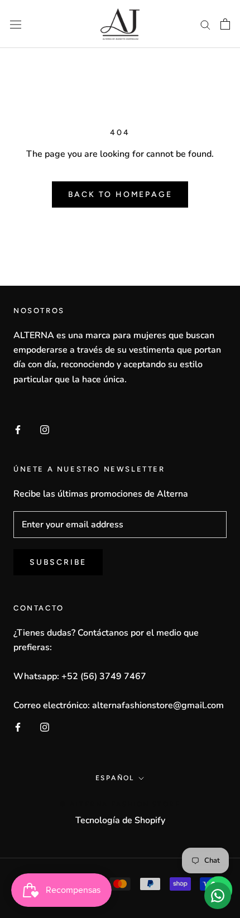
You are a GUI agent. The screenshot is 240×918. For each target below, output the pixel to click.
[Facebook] (17, 429)
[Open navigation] (15, 24)
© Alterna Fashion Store (120, 804)
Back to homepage (120, 194)
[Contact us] (217, 895)
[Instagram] (44, 429)
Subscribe (58, 562)
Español (115, 778)
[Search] (205, 24)
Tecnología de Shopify (120, 820)
